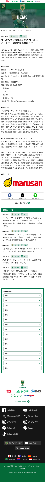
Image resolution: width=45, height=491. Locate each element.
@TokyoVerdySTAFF (13, 416)
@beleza (30, 428)
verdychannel (32, 410)
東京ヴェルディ (3, 6)
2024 (6, 305)
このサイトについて (20, 466)
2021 (6, 320)
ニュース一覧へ (21, 203)
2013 (6, 358)
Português (12, 459)
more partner (21, 401)
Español (35, 456)
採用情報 (22, 468)
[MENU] (41, 6)
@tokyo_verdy (11, 422)
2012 (6, 363)
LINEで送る (35, 198)
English (24, 456)
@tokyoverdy (11, 428)
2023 (6, 310)
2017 (6, 339)
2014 (6, 353)
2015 (6, 349)
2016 (6, 344)
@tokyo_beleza (33, 416)
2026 (6, 295)
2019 (6, 329)
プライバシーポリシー (34, 466)
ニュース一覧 (11, 30)
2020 (6, 324)
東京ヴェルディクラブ (15, 443)
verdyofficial (11, 410)
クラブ (24, 36)
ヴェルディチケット (34, 443)
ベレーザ (15, 36)
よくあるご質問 (8, 466)
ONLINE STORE (24, 448)
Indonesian (36, 459)
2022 (6, 315)
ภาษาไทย (24, 459)
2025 (6, 300)
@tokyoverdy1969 (12, 434)
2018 (6, 334)
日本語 (14, 456)
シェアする (9, 198)
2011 (6, 368)
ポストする (22, 198)
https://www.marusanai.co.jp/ (22, 101)
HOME (3, 30)
